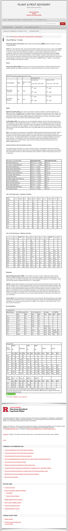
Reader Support (9, 519)
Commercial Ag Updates (14, 19)
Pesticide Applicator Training (12, 508)
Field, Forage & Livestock (32, 27)
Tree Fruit (24, 396)
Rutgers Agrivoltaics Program (12, 505)
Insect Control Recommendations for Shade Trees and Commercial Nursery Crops (26, 471)
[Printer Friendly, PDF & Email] (11, 394)
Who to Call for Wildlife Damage (13, 502)
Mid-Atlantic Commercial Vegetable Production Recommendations (22, 474)
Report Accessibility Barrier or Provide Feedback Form (41, 429)
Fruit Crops (18, 27)
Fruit (20, 396)
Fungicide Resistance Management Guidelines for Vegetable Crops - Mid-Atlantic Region (28, 468)
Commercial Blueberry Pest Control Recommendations (19, 450)
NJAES (34, 13)
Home (4, 19)
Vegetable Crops (7, 27)
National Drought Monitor (12, 496)
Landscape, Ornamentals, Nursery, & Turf (15, 31)
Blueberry (15, 396)
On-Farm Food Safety (28, 19)
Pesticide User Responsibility (34, 15)
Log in (4, 440)
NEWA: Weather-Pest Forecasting (13, 499)
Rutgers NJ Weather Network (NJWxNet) (15, 490)
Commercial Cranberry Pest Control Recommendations (19, 453)
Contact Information (10, 487)
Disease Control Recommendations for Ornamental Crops (20, 465)
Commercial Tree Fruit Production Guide (15, 462)
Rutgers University (34, 12)
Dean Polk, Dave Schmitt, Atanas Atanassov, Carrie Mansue (27, 36)
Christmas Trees (34, 31)
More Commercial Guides (11, 477)
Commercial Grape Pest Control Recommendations (18, 456)
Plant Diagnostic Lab (40, 19)
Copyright (5, 434)
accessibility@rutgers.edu (11, 429)
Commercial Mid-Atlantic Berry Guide (28, 459)
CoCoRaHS (9, 493)
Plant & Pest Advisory (34, 4)
